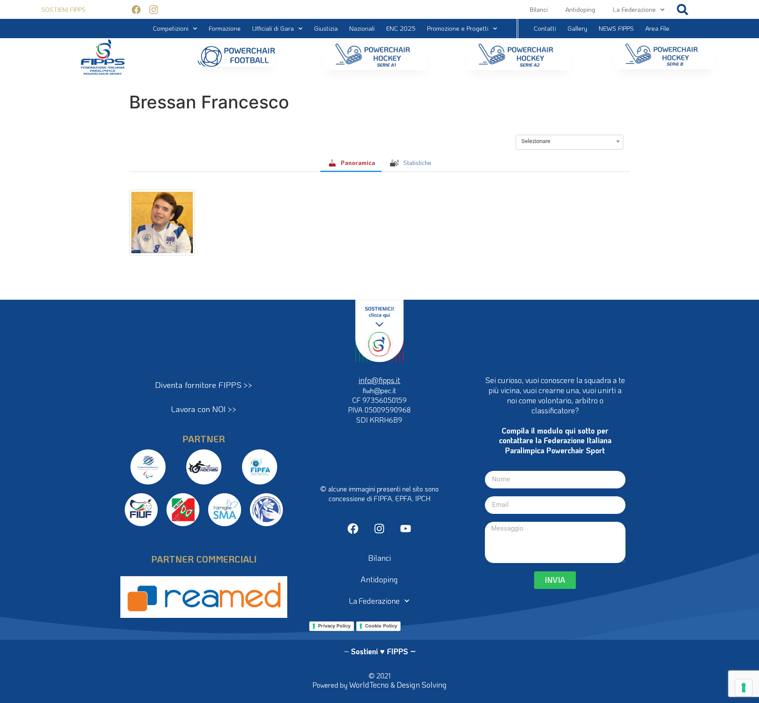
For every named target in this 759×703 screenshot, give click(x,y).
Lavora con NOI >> (204, 408)
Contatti (545, 28)
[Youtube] (406, 528)
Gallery (577, 28)
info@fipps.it (379, 380)
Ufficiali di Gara (273, 28)
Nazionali (362, 28)
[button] (682, 9)
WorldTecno (369, 684)
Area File (657, 28)
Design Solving (422, 684)
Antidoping (580, 9)
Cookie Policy (381, 626)
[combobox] (569, 141)
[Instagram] (379, 528)
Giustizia (326, 28)
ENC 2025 (401, 28)
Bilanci (539, 9)
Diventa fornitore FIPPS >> (204, 384)
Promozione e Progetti (457, 28)
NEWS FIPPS (616, 28)
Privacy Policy (334, 626)
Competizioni (170, 28)
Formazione (225, 28)
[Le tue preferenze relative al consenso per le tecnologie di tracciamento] (743, 687)
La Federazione (634, 9)
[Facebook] (353, 528)
